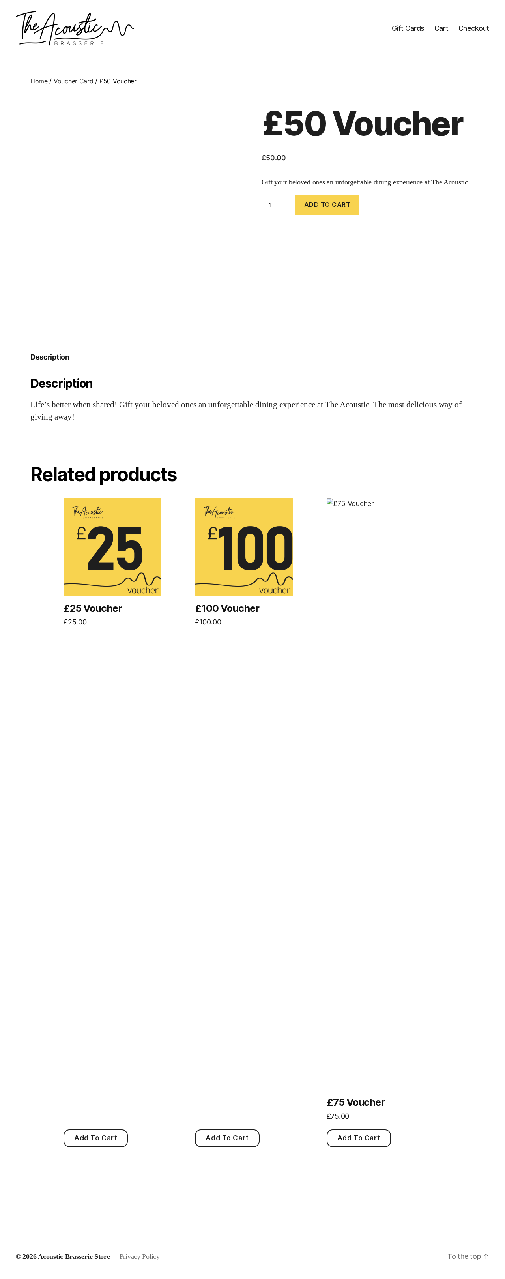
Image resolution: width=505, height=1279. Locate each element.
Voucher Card (74, 81)
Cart (441, 28)
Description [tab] (49, 357)
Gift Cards (408, 28)
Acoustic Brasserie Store (74, 1256)
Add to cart (327, 204)
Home (39, 81)
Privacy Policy (140, 1256)
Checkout (473, 28)
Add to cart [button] (95, 1138)
